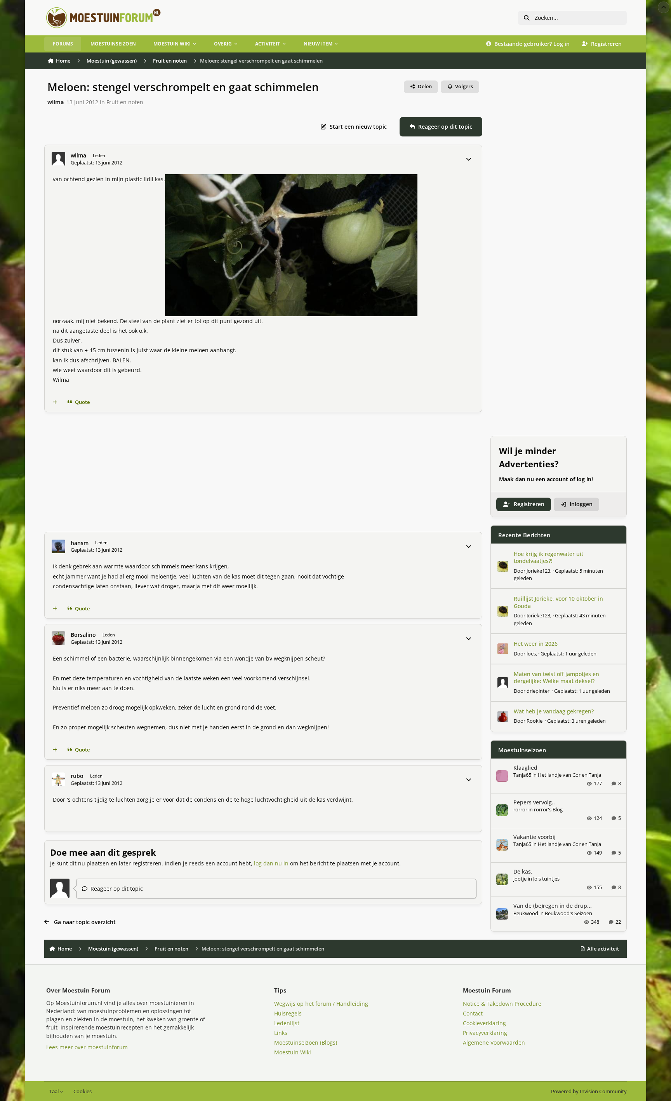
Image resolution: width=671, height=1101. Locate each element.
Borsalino (83, 634)
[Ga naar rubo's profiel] (58, 779)
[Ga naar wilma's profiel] (58, 159)
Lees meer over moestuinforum (87, 1047)
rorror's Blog (548, 809)
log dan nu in (271, 863)
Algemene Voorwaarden (494, 1042)
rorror (520, 809)
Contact (473, 1013)
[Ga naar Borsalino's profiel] (58, 638)
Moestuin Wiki (292, 1052)
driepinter (538, 690)
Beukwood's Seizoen (568, 912)
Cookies (82, 1091)
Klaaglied (525, 767)
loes (531, 653)
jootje (520, 878)
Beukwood (525, 912)
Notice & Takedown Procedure (502, 1003)
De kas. (522, 871)
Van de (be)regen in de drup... (552, 905)
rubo (77, 775)
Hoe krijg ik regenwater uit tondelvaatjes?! (548, 557)
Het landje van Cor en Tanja (569, 774)
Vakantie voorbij (534, 836)
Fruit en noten (124, 102)
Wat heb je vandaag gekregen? (554, 711)
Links (280, 1032)
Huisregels (288, 1013)
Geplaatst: (568, 653)
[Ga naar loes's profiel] (502, 648)
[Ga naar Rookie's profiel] (502, 716)
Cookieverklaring (484, 1023)
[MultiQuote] (55, 402)
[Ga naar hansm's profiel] (58, 546)
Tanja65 (522, 774)
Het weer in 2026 (536, 643)
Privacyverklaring (485, 1032)
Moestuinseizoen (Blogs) (305, 1042)
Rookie (534, 720)
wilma (55, 102)
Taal (54, 1091)
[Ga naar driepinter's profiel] (502, 682)
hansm (80, 543)
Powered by (589, 1091)
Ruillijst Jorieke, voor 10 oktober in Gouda (558, 602)
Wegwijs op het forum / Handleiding (321, 1003)
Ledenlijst (286, 1023)
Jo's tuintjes (546, 878)
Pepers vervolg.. (534, 802)
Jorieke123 (538, 570)
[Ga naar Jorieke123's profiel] (502, 566)
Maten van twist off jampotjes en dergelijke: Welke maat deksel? (556, 677)
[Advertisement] (263, 472)
